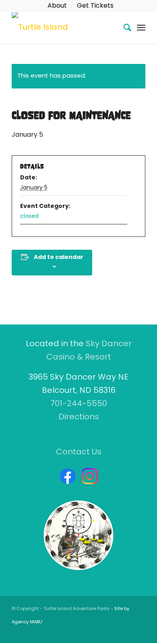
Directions (78, 417)
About (57, 6)
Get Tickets (95, 6)
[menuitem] (57, 6)
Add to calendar (58, 258)
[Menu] (141, 27)
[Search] (123, 28)
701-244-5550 (78, 404)
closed (29, 217)
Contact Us (78, 452)
